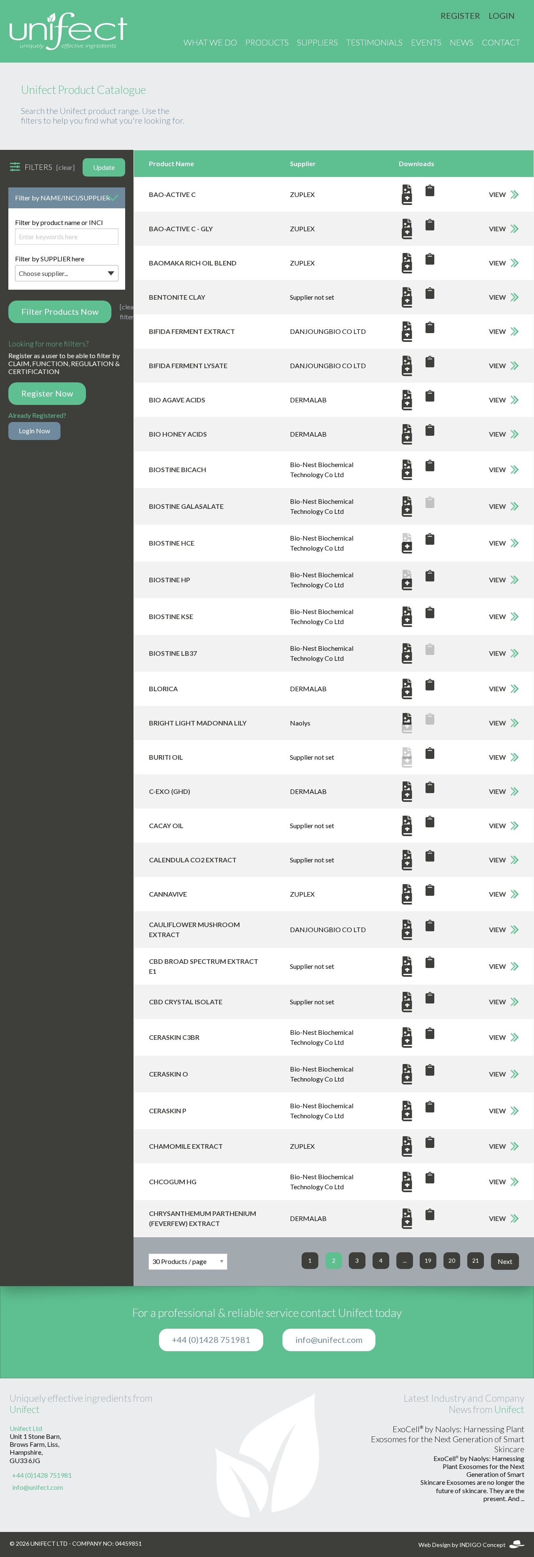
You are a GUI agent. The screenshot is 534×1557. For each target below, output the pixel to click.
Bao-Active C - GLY (181, 228)
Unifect (25, 1409)
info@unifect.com (329, 1340)
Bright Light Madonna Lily (198, 723)
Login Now (34, 430)
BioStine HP (169, 579)
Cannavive (168, 894)
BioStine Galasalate (186, 506)
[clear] (65, 167)
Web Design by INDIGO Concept (463, 1545)
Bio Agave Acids (177, 400)
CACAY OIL (166, 825)
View (497, 194)
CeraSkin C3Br (174, 1037)
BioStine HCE (171, 543)
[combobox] (66, 273)
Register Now (47, 393)
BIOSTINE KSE (171, 616)
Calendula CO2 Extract (193, 860)
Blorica (163, 688)
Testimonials (374, 42)
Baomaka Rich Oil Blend (193, 263)
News (462, 42)
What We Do (210, 42)
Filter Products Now (59, 312)
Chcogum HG (172, 1181)
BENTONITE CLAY (177, 297)
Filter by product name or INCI (59, 222)
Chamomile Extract (186, 1146)
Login (502, 16)
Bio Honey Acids (178, 434)
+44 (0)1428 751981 (211, 1340)
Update (104, 167)
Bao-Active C (172, 194)
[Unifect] (68, 31)
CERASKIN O (168, 1074)
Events (426, 42)
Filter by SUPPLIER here (49, 266)
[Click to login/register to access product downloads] (430, 190)
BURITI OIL (166, 757)
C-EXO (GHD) (169, 791)
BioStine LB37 (173, 653)
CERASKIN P (167, 1110)
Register (460, 16)
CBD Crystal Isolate (185, 1001)
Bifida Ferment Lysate (188, 365)
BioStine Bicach (177, 469)
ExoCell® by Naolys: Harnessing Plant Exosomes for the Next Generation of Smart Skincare (447, 1439)
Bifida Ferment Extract (192, 331)
